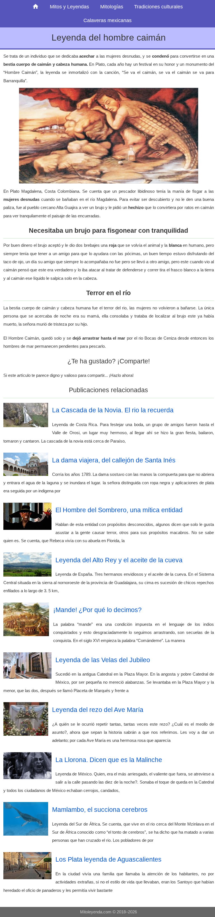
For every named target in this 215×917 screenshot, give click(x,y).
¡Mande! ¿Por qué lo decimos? (97, 609)
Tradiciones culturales (158, 7)
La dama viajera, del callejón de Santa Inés (114, 460)
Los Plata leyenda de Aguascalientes (108, 859)
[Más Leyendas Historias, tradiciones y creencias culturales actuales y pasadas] (35, 7)
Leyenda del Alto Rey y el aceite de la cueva (119, 560)
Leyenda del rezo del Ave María (97, 709)
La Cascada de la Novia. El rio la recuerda (113, 410)
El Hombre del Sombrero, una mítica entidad (119, 510)
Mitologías (111, 7)
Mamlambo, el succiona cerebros (100, 809)
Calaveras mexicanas (107, 20)
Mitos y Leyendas (69, 7)
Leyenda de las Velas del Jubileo (102, 660)
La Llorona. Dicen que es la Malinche (108, 759)
